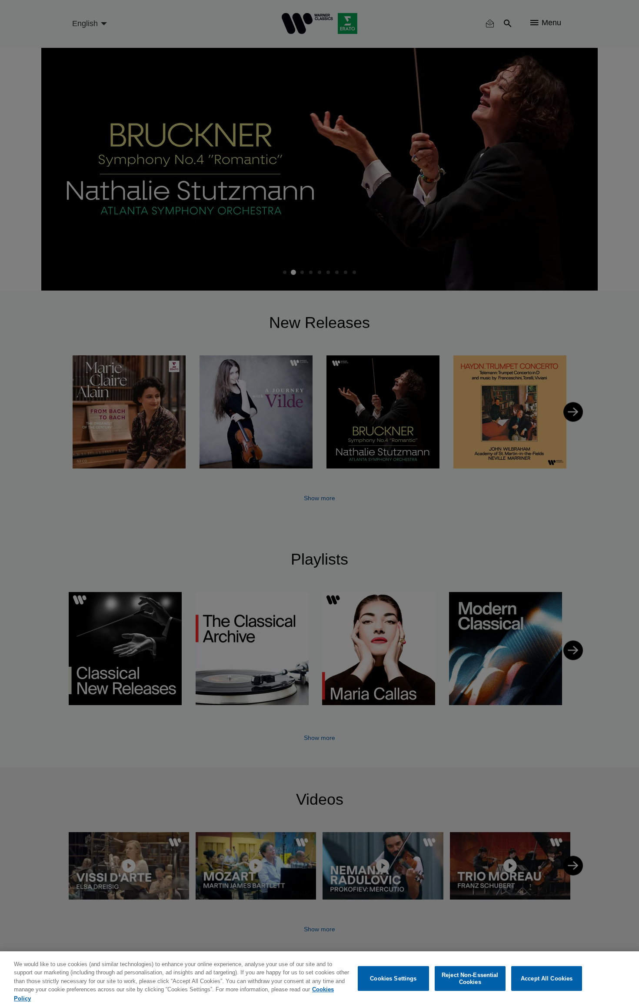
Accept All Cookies (546, 978)
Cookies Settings (393, 978)
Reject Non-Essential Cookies (470, 978)
